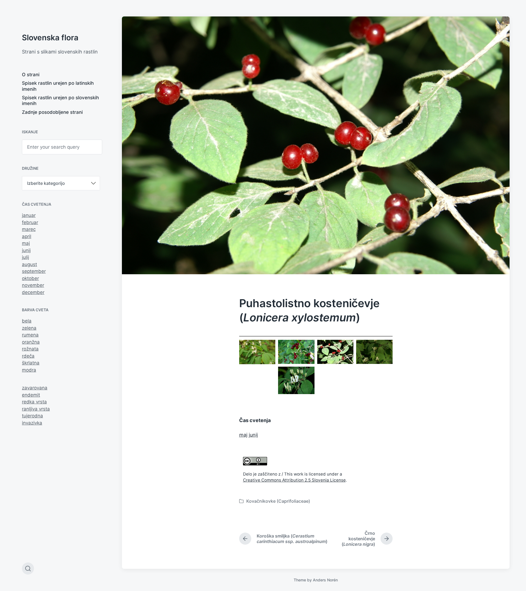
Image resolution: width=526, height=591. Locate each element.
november (33, 285)
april (26, 236)
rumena (30, 335)
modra (29, 370)
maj (26, 243)
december (33, 292)
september (34, 271)
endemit (31, 395)
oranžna (31, 342)
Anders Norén (325, 580)
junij (26, 250)
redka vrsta (34, 402)
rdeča (28, 356)
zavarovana (34, 388)
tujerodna (32, 415)
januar (29, 215)
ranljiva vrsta (36, 409)
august (29, 264)
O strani (30, 74)
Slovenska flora (50, 37)
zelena (29, 328)
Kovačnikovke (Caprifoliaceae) (278, 501)
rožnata (30, 349)
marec (29, 229)
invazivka (32, 423)
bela (27, 321)
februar (30, 222)
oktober (30, 278)
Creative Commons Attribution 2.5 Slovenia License (294, 480)
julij (25, 257)
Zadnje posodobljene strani (52, 112)
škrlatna (30, 363)
